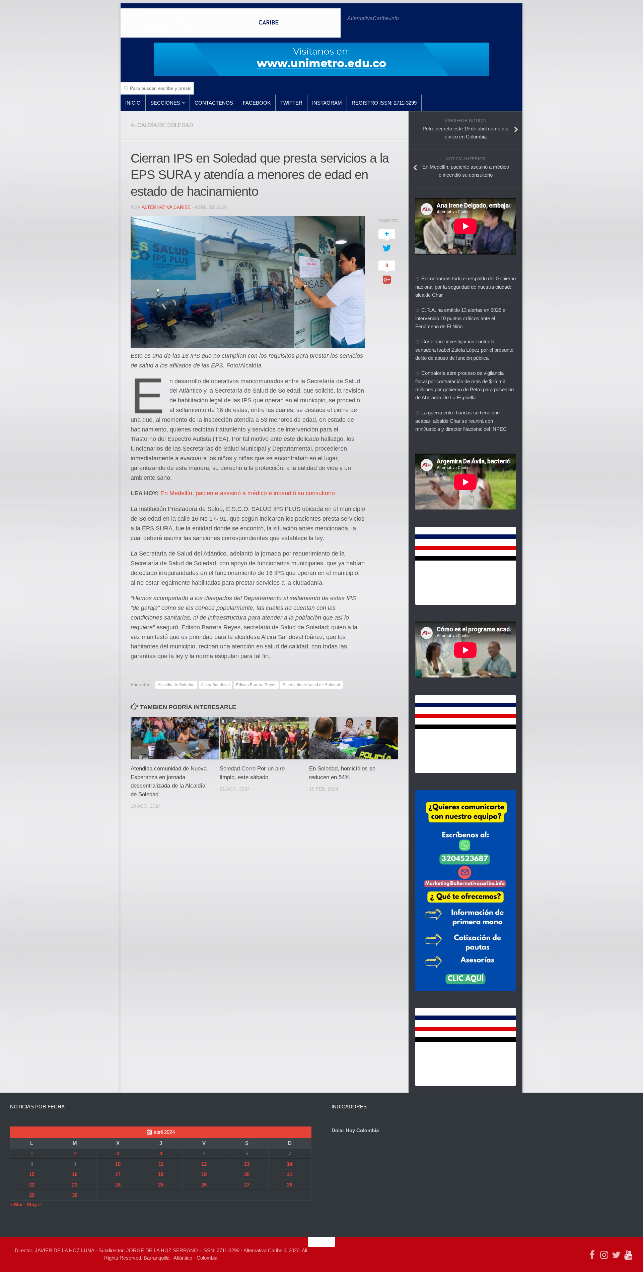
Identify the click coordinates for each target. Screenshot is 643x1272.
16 (74, 1174)
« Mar (16, 1204)
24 (118, 1185)
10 (118, 1164)
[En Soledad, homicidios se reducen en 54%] (353, 738)
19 (204, 1174)
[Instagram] (604, 1255)
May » (34, 1204)
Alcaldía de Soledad (176, 685)
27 (246, 1185)
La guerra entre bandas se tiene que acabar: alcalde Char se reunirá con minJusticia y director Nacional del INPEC (461, 421)
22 (31, 1185)
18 (160, 1174)
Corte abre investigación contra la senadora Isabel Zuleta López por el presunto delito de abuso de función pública (464, 350)
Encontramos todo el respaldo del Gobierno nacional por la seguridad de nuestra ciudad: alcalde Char (465, 287)
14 (289, 1164)
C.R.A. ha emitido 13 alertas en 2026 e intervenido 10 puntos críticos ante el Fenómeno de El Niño (460, 318)
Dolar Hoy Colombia (355, 1130)
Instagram (327, 103)
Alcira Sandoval (215, 685)
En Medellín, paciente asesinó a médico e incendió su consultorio (247, 493)
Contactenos (214, 103)
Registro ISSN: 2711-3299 (384, 103)
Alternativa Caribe (166, 207)
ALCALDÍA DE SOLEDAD (162, 125)
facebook (257, 103)
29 (31, 1195)
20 (246, 1174)
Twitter (291, 103)
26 (204, 1185)
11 (160, 1164)
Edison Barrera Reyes (256, 685)
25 (160, 1185)
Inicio (133, 103)
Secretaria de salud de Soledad (311, 685)
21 (289, 1174)
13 (246, 1164)
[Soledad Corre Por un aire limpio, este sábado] (264, 738)
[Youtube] (628, 1255)
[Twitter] (616, 1255)
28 (289, 1185)
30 (74, 1195)
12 (204, 1164)
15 (31, 1174)
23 (74, 1185)
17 (118, 1174)
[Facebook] (592, 1255)
